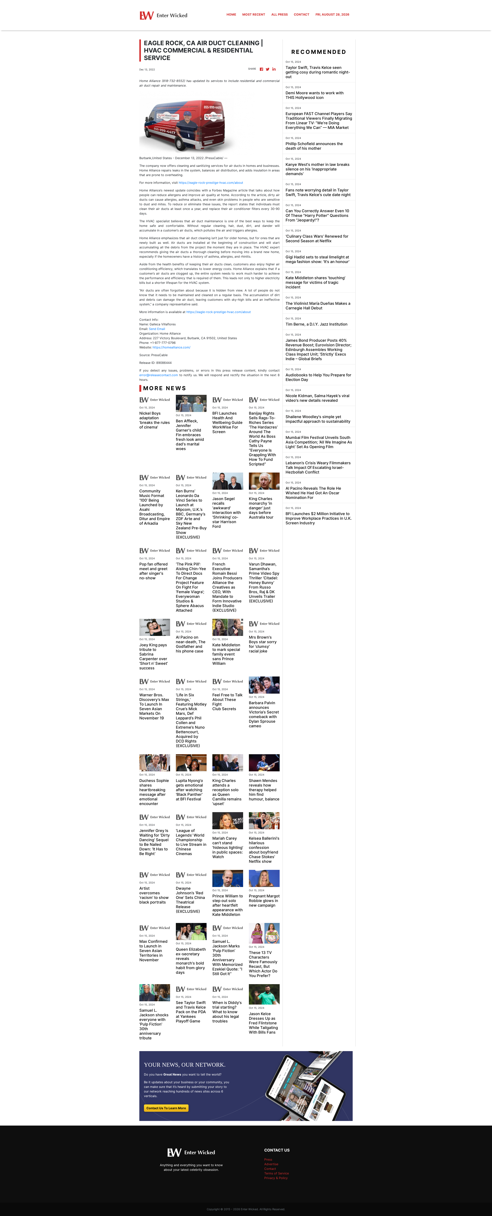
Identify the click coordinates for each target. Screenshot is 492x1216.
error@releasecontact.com (158, 375)
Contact (270, 1169)
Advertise (271, 1164)
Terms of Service (276, 1173)
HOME (231, 14)
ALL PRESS (279, 14)
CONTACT (301, 14)
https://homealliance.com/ (171, 347)
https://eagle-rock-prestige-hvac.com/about (211, 183)
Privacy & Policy (276, 1178)
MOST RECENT (253, 14)
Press (268, 1159)
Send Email (157, 329)
